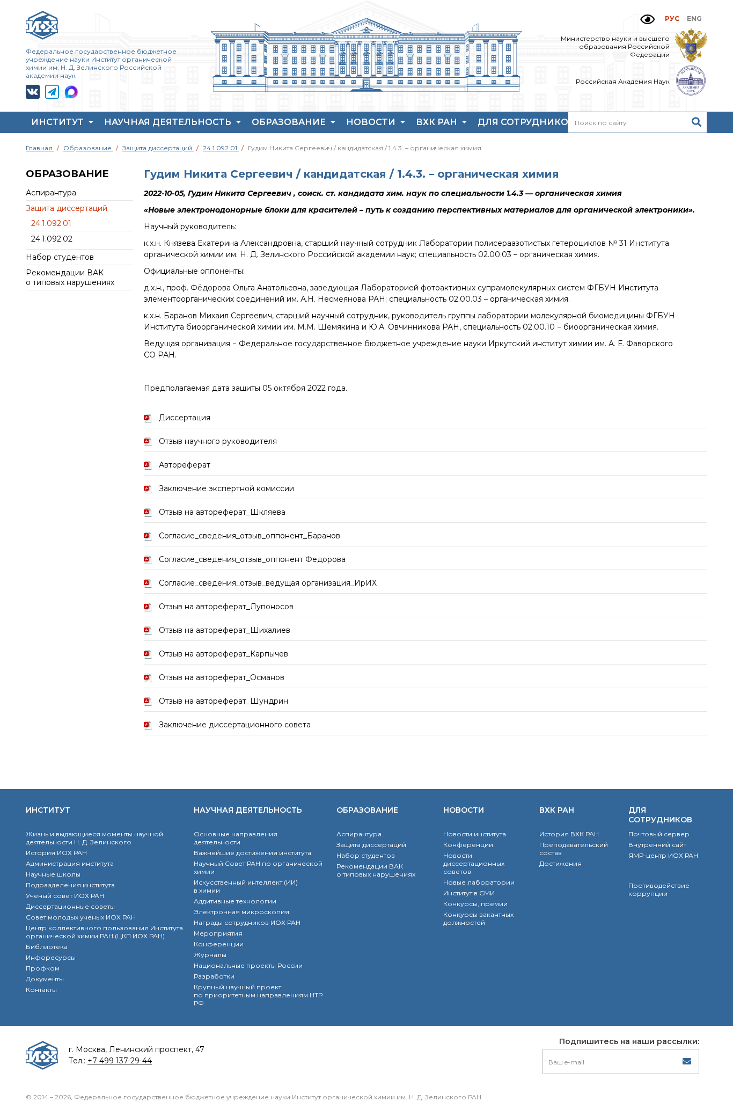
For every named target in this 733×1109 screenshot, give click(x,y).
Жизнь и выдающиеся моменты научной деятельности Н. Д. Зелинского (94, 838)
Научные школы (53, 874)
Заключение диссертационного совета (235, 724)
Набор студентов (60, 257)
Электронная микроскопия (241, 912)
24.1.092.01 (51, 223)
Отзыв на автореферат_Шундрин (223, 701)
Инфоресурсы (51, 957)
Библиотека (47, 947)
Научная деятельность (168, 122)
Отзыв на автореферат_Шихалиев (224, 630)
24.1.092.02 (51, 239)
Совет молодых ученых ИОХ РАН (81, 917)
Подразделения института (70, 885)
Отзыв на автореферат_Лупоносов (226, 606)
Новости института (474, 834)
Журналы (210, 955)
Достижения (560, 863)
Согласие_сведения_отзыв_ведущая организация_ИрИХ (268, 583)
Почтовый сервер (659, 834)
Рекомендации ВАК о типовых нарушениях (70, 277)
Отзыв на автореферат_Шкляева (222, 512)
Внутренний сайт (657, 845)
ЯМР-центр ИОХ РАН (663, 855)
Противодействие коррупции (659, 889)
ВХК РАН (437, 122)
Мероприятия (218, 933)
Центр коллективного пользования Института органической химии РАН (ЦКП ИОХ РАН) (104, 932)
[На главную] (366, 89)
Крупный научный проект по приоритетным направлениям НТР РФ (258, 995)
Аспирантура (51, 193)
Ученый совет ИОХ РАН (65, 896)
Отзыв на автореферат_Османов (221, 677)
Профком (43, 968)
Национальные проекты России (248, 965)
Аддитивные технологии (235, 901)
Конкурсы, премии (475, 904)
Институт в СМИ (469, 893)
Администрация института (70, 863)
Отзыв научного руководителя (218, 441)
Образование (290, 122)
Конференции (219, 944)
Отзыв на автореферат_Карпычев (223, 654)
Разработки (214, 976)
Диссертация (184, 417)
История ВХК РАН (569, 834)
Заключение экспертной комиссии (226, 488)
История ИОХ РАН (56, 853)
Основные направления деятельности (235, 838)
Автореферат (184, 465)
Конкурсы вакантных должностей (478, 918)
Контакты (41, 990)
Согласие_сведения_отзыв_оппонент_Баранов (249, 536)
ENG (694, 18)
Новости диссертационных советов (473, 863)
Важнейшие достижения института (252, 853)
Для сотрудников (527, 122)
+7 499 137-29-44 (119, 1061)
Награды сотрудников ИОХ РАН (247, 922)
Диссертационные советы (70, 906)
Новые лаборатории (479, 882)
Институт (58, 122)
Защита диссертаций (66, 208)
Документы (45, 979)
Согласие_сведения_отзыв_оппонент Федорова (252, 559)
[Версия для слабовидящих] (647, 19)
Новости (372, 122)
